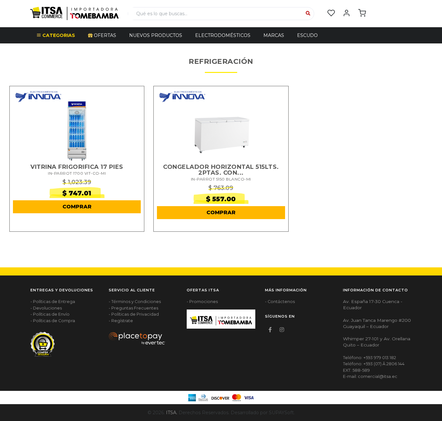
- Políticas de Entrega (52, 301)
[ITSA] (74, 13)
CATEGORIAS (58, 35)
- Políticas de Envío (50, 314)
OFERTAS (104, 35)
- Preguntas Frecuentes (133, 308)
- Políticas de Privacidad (134, 314)
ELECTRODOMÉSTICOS (222, 35)
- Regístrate (121, 320)
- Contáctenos (280, 301)
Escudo (307, 35)
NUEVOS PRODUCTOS (155, 35)
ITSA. (171, 412)
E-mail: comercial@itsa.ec (370, 376)
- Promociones (202, 301)
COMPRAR (77, 207)
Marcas (273, 35)
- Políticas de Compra (52, 320)
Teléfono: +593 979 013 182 (369, 357)
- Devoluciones (46, 308)
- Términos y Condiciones (135, 301)
